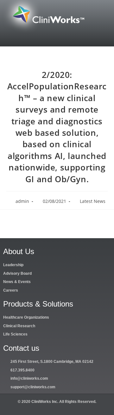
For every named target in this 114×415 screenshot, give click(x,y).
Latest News (92, 201)
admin (22, 201)
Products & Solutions (38, 304)
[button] (57, 38)
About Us (18, 251)
